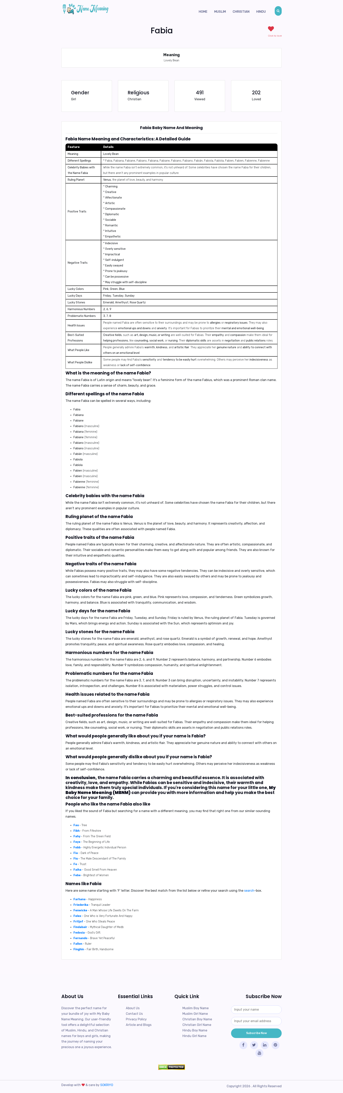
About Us (133, 1008)
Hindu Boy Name (194, 1030)
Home (203, 12)
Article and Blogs (138, 1025)
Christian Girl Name (196, 1025)
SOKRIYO (106, 1085)
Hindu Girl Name (194, 1036)
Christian (241, 12)
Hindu (261, 12)
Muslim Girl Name (195, 1014)
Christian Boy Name (197, 1019)
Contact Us (134, 1014)
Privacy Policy (136, 1019)
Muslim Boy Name (195, 1008)
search (249, 890)
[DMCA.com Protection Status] (171, 1067)
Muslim (220, 12)
